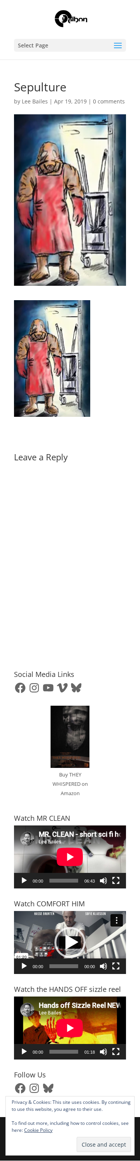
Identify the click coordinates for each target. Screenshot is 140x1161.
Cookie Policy (38, 1130)
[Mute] (103, 881)
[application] (70, 856)
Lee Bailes (35, 101)
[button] (70, 942)
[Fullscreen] (116, 881)
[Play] (24, 881)
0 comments (109, 101)
